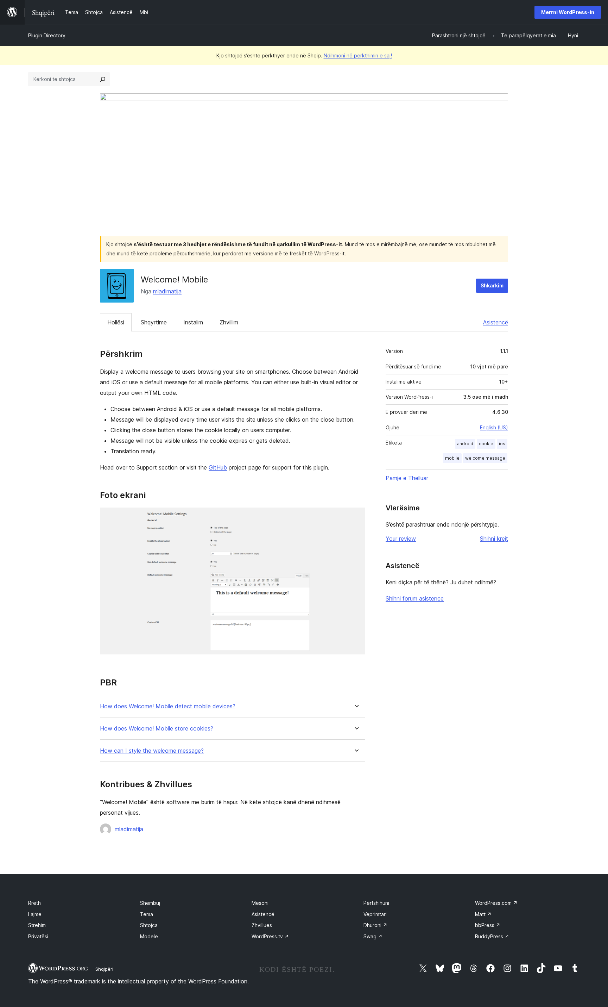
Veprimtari (375, 914)
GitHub (218, 467)
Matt (483, 914)
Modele (149, 936)
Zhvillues (262, 925)
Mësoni (260, 903)
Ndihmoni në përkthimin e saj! (358, 55)
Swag (372, 936)
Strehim (37, 925)
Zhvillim (229, 322)
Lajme (35, 914)
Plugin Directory (46, 35)
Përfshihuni (376, 903)
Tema (146, 914)
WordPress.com (496, 903)
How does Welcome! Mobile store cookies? (156, 728)
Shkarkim (492, 285)
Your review (401, 538)
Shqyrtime (154, 322)
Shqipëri (104, 969)
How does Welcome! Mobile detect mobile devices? (167, 706)
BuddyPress (492, 936)
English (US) (494, 427)
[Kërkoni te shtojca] (103, 79)
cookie (486, 443)
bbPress (487, 925)
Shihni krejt (494, 538)
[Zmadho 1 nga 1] (355, 517)
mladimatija (167, 291)
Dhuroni (375, 925)
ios (502, 443)
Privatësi (38, 936)
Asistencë (495, 322)
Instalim (193, 322)
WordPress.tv (270, 936)
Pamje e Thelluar (407, 477)
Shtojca (149, 925)
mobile (452, 458)
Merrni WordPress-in (567, 12)
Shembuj (150, 903)
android (465, 443)
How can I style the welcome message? (152, 750)
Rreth (34, 903)
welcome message (485, 458)
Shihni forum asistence (415, 598)
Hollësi (115, 322)
